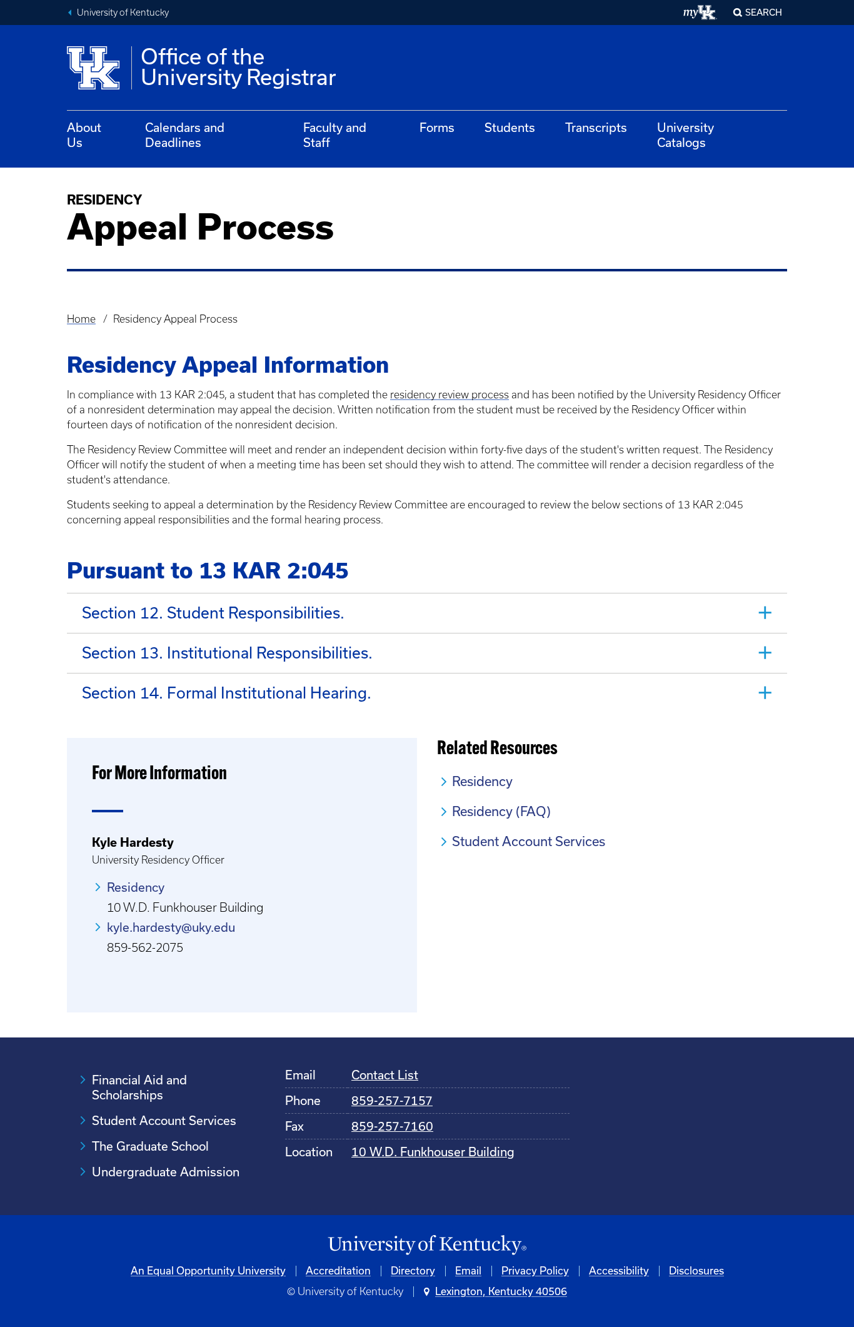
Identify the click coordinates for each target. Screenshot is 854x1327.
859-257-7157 (392, 1101)
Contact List (384, 1075)
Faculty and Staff (334, 135)
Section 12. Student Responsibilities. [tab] (213, 613)
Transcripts (596, 127)
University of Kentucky (123, 13)
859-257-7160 (392, 1126)
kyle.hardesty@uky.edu (171, 927)
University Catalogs (685, 135)
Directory (413, 1270)
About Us (84, 135)
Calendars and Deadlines (184, 135)
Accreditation (338, 1270)
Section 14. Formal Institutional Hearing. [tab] (226, 693)
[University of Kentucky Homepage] (427, 1245)
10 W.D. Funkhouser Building (433, 1152)
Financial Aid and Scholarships (139, 1087)
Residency (135, 887)
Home (81, 319)
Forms (437, 127)
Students (510, 127)
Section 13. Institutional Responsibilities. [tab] (227, 653)
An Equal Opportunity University (208, 1270)
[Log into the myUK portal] (700, 12)
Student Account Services (528, 841)
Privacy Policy (535, 1270)
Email (468, 1270)
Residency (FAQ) (501, 811)
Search (763, 13)
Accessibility (619, 1270)
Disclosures (696, 1270)
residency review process (449, 394)
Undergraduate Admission (165, 1172)
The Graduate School (150, 1146)
